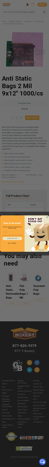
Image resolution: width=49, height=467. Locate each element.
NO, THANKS (12, 243)
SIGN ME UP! (12, 238)
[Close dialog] (47, 217)
